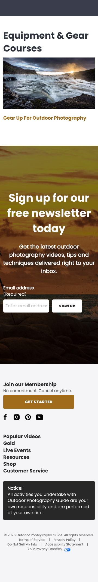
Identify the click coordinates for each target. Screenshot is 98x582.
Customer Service (25, 471)
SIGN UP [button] (67, 306)
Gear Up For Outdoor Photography (44, 118)
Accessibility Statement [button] (64, 544)
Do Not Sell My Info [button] (22, 544)
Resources (16, 457)
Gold (9, 443)
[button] (5, 417)
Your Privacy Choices (44, 549)
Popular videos (22, 436)
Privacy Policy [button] (64, 540)
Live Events (17, 450)
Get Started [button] (39, 402)
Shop (9, 464)
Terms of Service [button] (32, 540)
